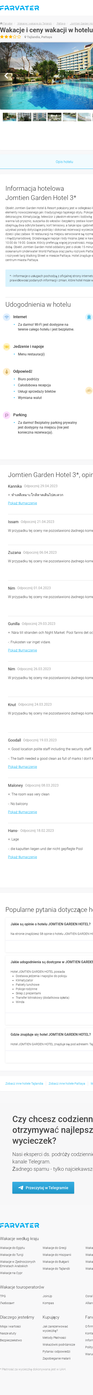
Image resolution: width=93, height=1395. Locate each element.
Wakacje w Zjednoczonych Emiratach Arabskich (17, 1264)
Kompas (48, 1303)
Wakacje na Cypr (11, 1273)
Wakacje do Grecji (54, 1248)
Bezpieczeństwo (11, 1340)
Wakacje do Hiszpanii (57, 1254)
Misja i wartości (10, 1326)
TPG (3, 1296)
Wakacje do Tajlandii (56, 1268)
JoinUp (47, 1296)
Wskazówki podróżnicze (59, 1344)
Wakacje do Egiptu (12, 1248)
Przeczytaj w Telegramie (47, 1187)
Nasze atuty (8, 1333)
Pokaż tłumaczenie (22, 503)
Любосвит (7, 1303)
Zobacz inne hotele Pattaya (67, 1083)
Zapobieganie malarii (57, 1358)
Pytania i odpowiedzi (56, 1351)
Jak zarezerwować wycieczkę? (55, 1328)
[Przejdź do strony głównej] (20, 1225)
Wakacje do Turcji (11, 1254)
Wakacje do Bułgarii (56, 1261)
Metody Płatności (54, 1337)
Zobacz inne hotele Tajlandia (24, 1083)
